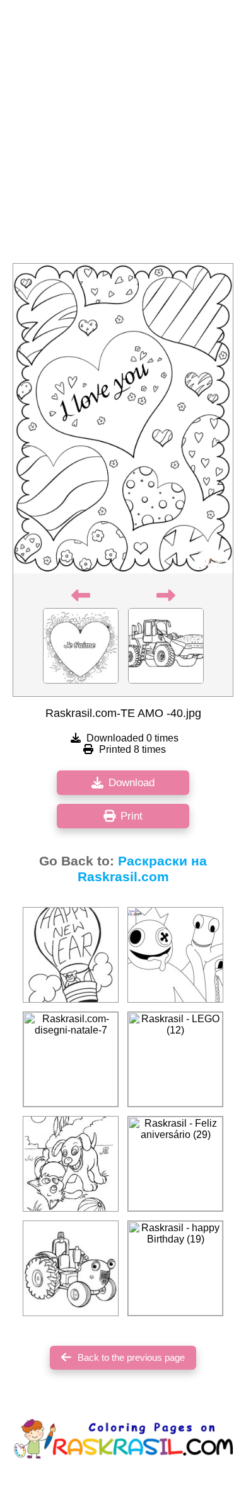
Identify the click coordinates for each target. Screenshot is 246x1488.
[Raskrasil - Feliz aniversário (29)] (175, 1164)
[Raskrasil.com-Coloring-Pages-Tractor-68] (71, 1268)
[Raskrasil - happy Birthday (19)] (175, 1268)
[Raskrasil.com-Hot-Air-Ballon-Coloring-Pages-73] (71, 955)
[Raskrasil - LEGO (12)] (175, 1059)
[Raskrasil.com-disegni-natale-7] (71, 1059)
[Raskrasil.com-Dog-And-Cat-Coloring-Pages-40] (71, 1164)
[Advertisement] (123, 135)
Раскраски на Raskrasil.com (143, 869)
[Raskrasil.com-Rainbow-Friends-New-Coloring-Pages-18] (175, 955)
